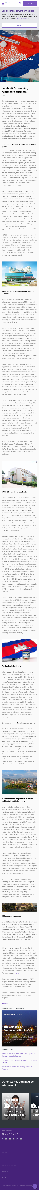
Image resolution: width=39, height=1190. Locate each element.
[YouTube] (13, 1138)
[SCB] (7, 2)
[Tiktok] (10, 1138)
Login (30, 3)
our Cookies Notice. (23, 18)
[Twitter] (17, 1138)
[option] (15, 1106)
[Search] (20, 3)
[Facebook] (2, 1138)
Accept (19, 25)
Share (6, 66)
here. (17, 973)
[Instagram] (21, 1138)
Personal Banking (7, 31)
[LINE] (6, 1138)
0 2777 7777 (11, 1134)
